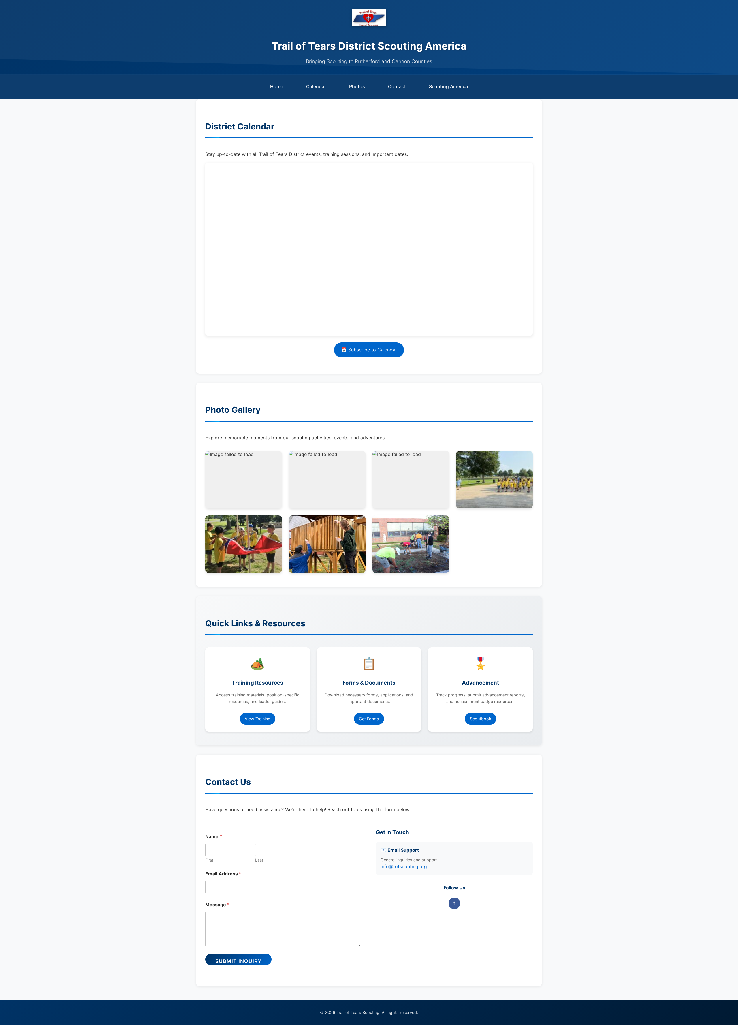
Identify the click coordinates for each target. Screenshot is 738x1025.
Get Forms (369, 718)
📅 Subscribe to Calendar (369, 350)
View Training (257, 718)
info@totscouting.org (404, 866)
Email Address (223, 874)
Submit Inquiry (238, 961)
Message (217, 904)
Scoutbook (480, 718)
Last (259, 860)
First (209, 860)
